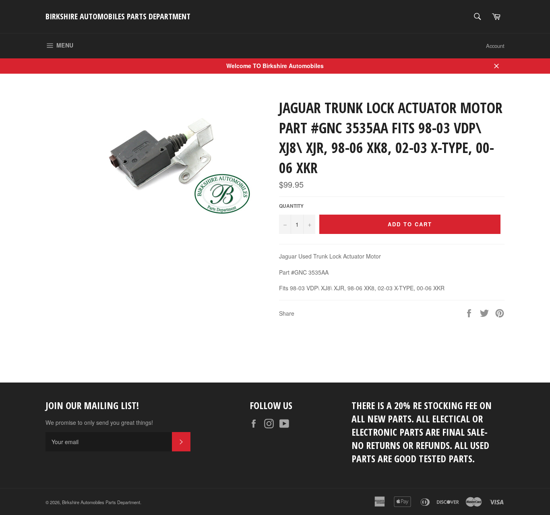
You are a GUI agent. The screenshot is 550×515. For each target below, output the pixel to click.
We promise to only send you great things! (99, 422)
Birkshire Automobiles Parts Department (117, 16)
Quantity (291, 206)
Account (495, 46)
